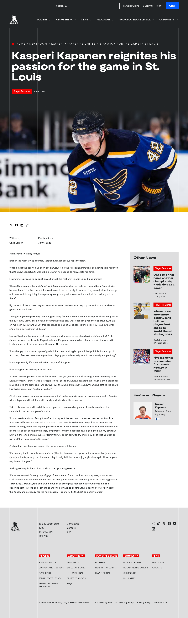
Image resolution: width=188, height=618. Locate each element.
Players (42, 19)
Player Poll (45, 573)
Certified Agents (76, 578)
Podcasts (157, 567)
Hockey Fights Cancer (135, 567)
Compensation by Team (51, 567)
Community (166, 19)
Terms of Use (160, 602)
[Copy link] (27, 225)
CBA (172, 5)
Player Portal (131, 6)
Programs (103, 19)
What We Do (73, 562)
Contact (148, 6)
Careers (71, 527)
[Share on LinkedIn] (22, 225)
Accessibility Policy (124, 602)
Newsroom (38, 43)
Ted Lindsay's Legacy (50, 578)
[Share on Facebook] (16, 225)
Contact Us (73, 523)
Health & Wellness (105, 567)
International (75, 573)
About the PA (64, 19)
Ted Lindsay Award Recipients (49, 585)
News (84, 19)
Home (20, 43)
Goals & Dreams (132, 562)
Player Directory (48, 562)
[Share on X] (11, 225)
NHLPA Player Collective (135, 19)
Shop (159, 6)
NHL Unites (136, 578)
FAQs (69, 583)
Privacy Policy (144, 602)
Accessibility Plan (103, 602)
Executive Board (76, 567)
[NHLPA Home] (14, 20)
